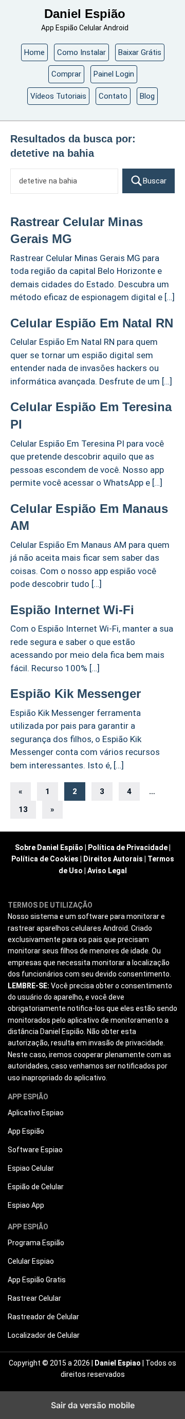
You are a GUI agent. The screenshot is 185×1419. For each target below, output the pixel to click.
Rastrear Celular (34, 1298)
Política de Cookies (45, 859)
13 (23, 809)
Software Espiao (35, 1150)
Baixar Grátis (139, 52)
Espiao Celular (31, 1168)
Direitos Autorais (113, 859)
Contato (113, 96)
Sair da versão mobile (93, 1405)
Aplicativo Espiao (36, 1113)
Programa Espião (36, 1243)
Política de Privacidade (128, 847)
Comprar (66, 74)
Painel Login (114, 74)
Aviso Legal (107, 871)
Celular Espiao (31, 1261)
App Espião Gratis (37, 1280)
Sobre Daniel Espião (49, 847)
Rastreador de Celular (43, 1317)
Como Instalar (81, 52)
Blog (147, 96)
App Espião (26, 1131)
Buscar (154, 181)
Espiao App (26, 1205)
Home (34, 52)
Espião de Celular (36, 1187)
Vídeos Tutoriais (58, 96)
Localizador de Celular (44, 1335)
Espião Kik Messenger (75, 694)
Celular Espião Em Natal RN (91, 323)
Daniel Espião (84, 14)
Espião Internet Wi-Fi (72, 610)
